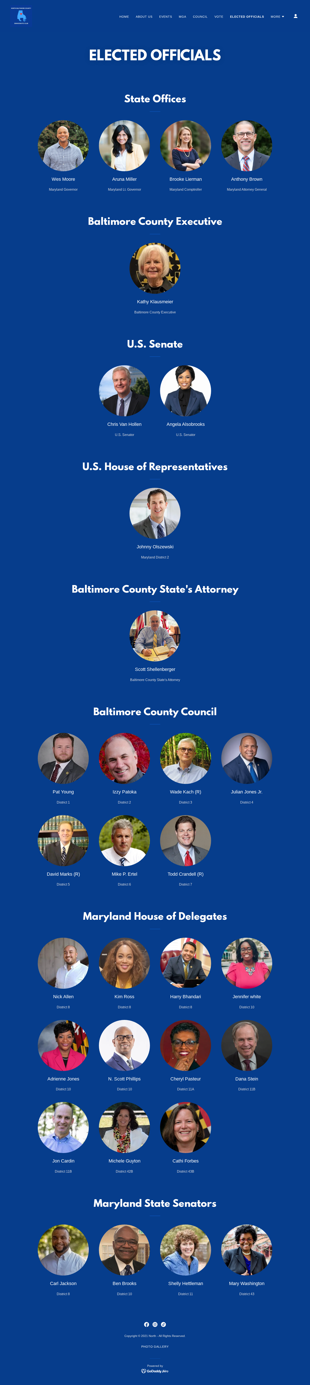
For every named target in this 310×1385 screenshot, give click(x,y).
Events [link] (165, 16)
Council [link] (200, 16)
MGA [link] (182, 16)
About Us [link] (144, 16)
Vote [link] (218, 16)
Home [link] (124, 16)
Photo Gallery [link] (155, 1346)
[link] (21, 16)
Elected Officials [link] (247, 16)
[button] (278, 16)
